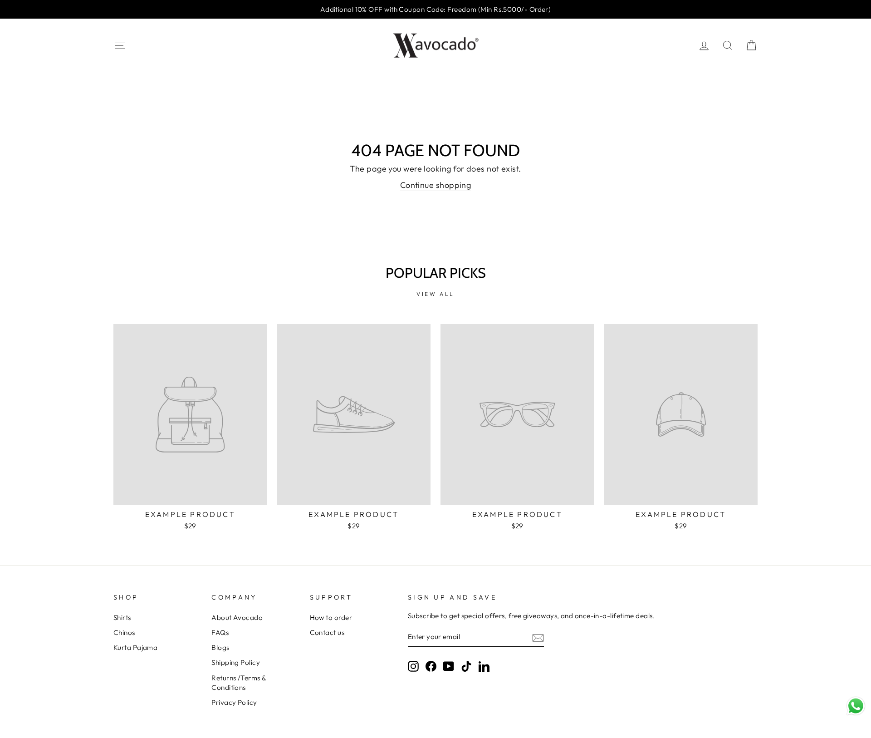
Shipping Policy (235, 662)
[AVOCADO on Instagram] (413, 666)
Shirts (122, 617)
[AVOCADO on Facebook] (431, 666)
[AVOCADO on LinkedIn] (484, 666)
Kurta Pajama (135, 647)
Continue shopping (435, 185)
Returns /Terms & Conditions (238, 683)
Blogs (220, 647)
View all (435, 293)
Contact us (327, 632)
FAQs (220, 632)
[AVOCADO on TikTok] (466, 666)
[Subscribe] (538, 637)
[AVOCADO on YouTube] (448, 666)
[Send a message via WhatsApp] (855, 706)
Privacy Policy (234, 702)
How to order (331, 617)
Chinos (124, 632)
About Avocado (237, 617)
